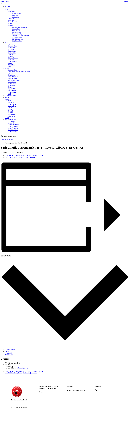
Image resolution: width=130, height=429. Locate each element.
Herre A (10, 113)
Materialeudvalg (17, 37)
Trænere (10, 44)
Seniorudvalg (16, 29)
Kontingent (11, 47)
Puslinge (11, 102)
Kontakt (7, 118)
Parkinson (11, 59)
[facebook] (96, 390)
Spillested (11, 20)
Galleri (7, 97)
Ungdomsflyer (12, 92)
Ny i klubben (12, 49)
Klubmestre (8, 101)
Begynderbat (12, 90)
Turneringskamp (23, 368)
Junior (10, 107)
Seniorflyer (11, 65)
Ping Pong (11, 116)
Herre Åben (12, 114)
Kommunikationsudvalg (19, 27)
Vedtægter (11, 18)
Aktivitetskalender (10, 95)
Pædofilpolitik (12, 78)
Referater (15, 15)
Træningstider (12, 46)
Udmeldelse (12, 53)
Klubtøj (10, 56)
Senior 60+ (11, 63)
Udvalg (10, 25)
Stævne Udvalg (17, 34)
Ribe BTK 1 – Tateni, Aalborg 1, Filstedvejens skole (21, 157)
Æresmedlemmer (13, 124)
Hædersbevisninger (10, 119)
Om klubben (8, 10)
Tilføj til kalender (6, 256)
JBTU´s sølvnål (13, 126)
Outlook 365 (8, 353)
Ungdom (7, 68)
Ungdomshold (12, 85)
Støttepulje (15, 17)
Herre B (10, 111)
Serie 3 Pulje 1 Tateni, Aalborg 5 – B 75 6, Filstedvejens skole (24, 155)
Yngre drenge (12, 104)
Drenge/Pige (12, 106)
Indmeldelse (12, 51)
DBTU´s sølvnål (13, 130)
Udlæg (10, 23)
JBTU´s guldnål (13, 128)
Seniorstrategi (12, 61)
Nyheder (7, 6)
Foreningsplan (16, 13)
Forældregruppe (13, 77)
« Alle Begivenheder (7, 140)
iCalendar (7, 351)
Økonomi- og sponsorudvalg (20, 35)
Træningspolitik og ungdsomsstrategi (19, 71)
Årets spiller (12, 121)
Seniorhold (11, 54)
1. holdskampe (12, 131)
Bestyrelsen (11, 11)
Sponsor (7, 99)
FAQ (9, 66)
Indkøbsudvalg (16, 32)
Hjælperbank (16, 30)
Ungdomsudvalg (17, 41)
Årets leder (11, 123)
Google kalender (10, 349)
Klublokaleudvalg (17, 39)
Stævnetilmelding (13, 58)
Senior (6, 42)
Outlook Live (9, 355)
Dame (10, 109)
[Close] (1, 135)
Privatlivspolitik (13, 22)
